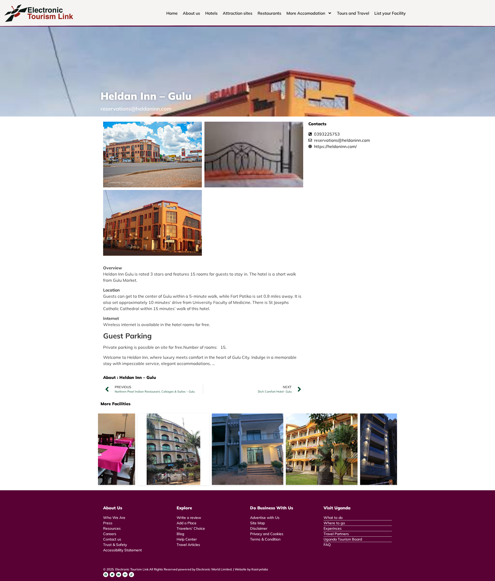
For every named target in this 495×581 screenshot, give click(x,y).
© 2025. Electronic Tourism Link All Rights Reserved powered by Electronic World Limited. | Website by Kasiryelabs (185, 569)
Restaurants (269, 13)
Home (172, 13)
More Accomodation (305, 13)
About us (191, 13)
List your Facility (390, 13)
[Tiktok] (131, 574)
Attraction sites (237, 13)
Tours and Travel (353, 13)
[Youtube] (118, 574)
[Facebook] (105, 574)
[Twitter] (112, 574)
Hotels (211, 13)
